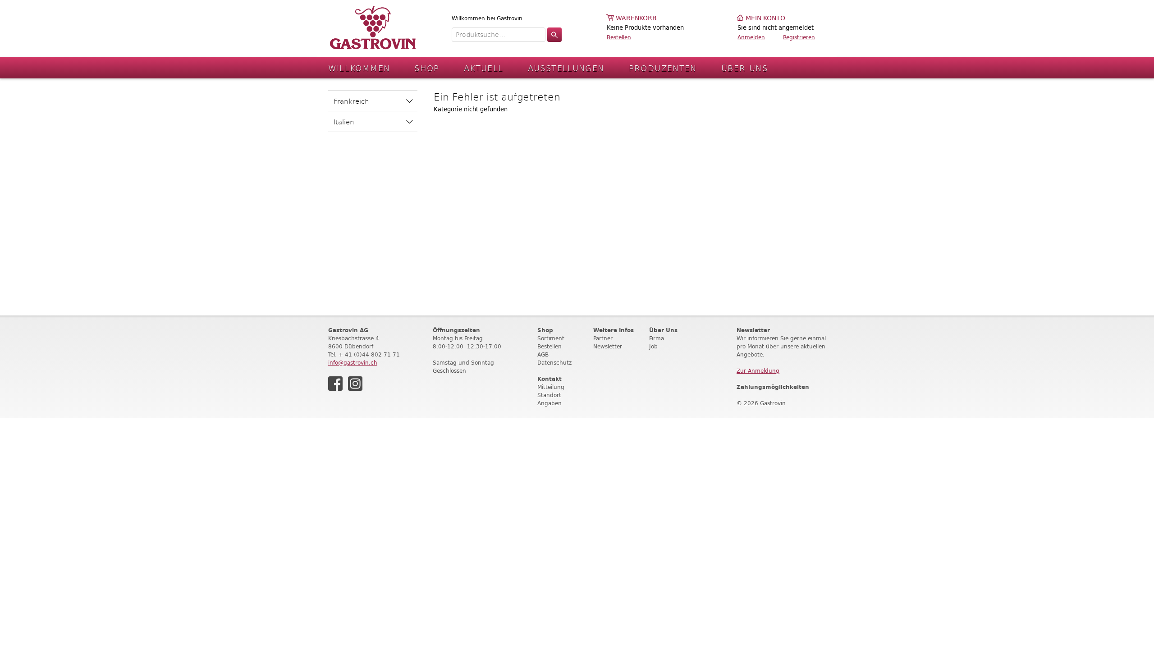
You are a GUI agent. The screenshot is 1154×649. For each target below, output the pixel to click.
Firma (656, 338)
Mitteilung (550, 387)
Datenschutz (554, 362)
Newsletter (607, 346)
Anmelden (751, 37)
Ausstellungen (566, 67)
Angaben (549, 403)
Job (653, 346)
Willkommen (359, 67)
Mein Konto (765, 18)
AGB (543, 354)
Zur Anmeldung (758, 370)
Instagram (355, 383)
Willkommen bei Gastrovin (487, 18)
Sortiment (550, 338)
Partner (603, 338)
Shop (427, 67)
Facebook (335, 383)
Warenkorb (636, 18)
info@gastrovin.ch (352, 362)
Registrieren (799, 37)
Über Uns (744, 67)
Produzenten (663, 67)
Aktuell (484, 67)
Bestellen (619, 37)
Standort (549, 395)
